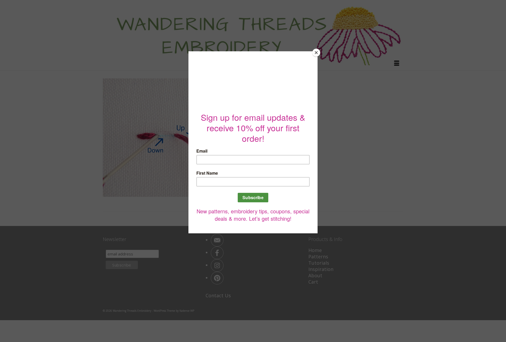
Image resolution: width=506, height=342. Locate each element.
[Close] (316, 53)
